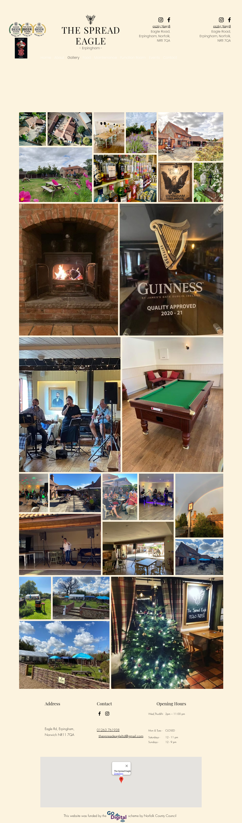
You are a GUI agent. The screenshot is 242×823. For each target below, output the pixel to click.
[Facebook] (169, 20)
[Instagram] (161, 20)
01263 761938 (108, 730)
